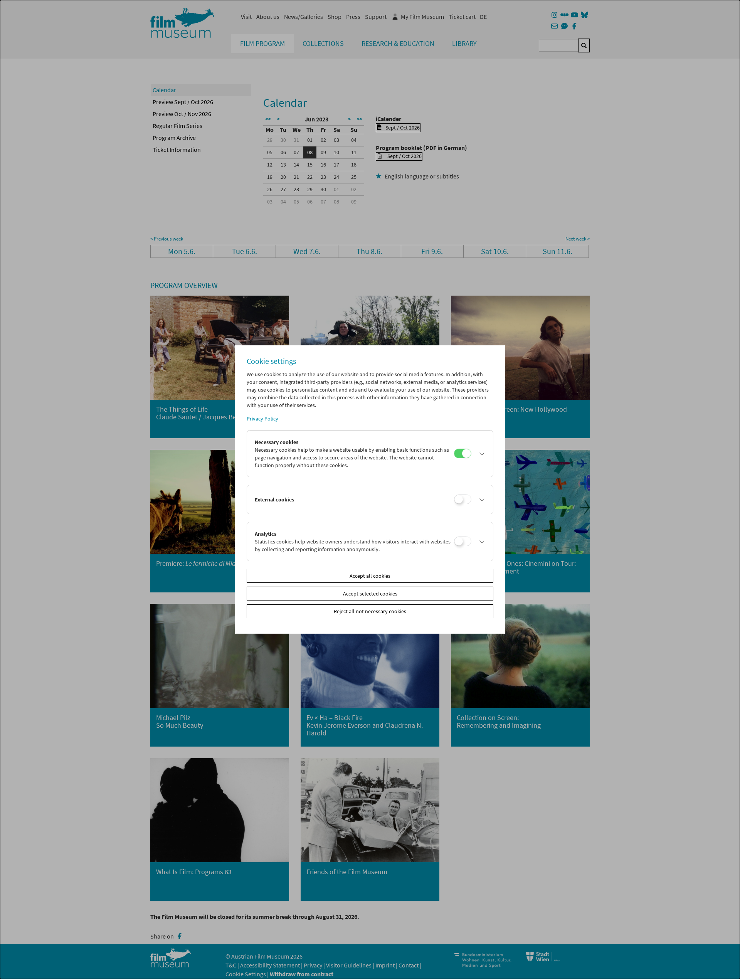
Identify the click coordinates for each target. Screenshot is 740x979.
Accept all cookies (370, 575)
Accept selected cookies (370, 593)
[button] (480, 454)
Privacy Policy (262, 418)
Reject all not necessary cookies (370, 611)
